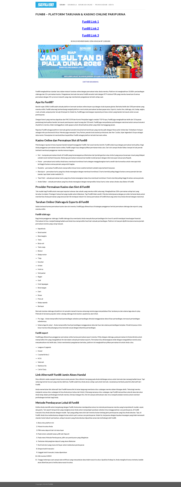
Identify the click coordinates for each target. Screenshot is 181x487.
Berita (111, 5)
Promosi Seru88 (101, 5)
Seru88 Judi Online (85, 5)
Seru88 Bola (72, 5)
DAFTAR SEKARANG (90, 82)
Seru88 (62, 5)
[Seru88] (46, 5)
